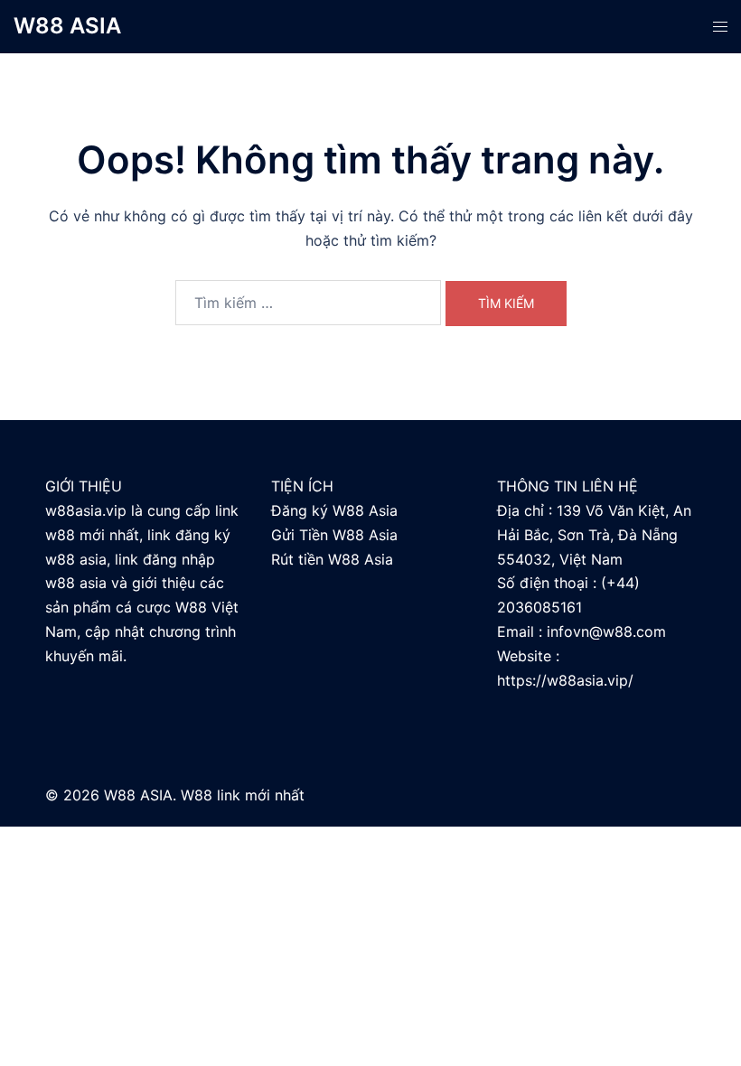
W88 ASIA (67, 26)
